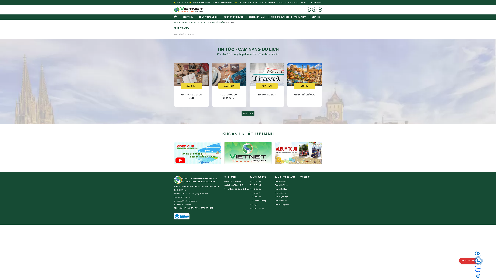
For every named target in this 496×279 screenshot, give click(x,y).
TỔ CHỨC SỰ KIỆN (280, 17)
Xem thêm (191, 86)
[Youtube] (320, 10)
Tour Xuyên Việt (281, 197)
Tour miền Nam (281, 189)
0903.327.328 (182, 2)
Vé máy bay (300, 17)
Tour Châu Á (255, 193)
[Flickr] (314, 10)
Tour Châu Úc (255, 189)
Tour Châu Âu (255, 181)
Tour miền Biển (281, 201)
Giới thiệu (188, 17)
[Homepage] (177, 16)
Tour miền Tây (280, 193)
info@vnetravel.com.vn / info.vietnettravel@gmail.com (213, 2)
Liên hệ (316, 17)
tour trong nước (233, 17)
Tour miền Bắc (280, 181)
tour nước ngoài (208, 17)
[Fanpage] (309, 10)
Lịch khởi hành (257, 17)
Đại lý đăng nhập (244, 2)
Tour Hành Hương (257, 208)
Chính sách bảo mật (232, 181)
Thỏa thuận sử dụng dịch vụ (236, 189)
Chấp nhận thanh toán (234, 185)
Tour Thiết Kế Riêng (258, 201)
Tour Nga (253, 204)
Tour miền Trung (281, 185)
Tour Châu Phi (255, 197)
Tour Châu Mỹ (255, 185)
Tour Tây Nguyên (282, 204)
